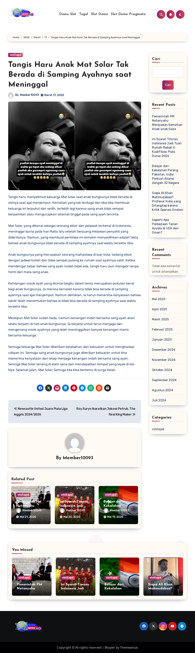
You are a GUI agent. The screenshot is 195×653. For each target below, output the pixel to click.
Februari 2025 (162, 329)
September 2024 (164, 380)
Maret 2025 (160, 319)
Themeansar (128, 647)
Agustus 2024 (162, 390)
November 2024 (163, 360)
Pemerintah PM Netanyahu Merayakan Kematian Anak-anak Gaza (167, 123)
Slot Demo (99, 14)
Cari (156, 59)
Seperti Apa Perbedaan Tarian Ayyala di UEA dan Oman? (165, 226)
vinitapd (15, 55)
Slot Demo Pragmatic (128, 14)
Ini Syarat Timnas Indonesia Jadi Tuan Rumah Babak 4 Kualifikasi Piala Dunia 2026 (167, 147)
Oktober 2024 (162, 370)
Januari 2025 (162, 339)
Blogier (110, 647)
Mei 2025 (158, 299)
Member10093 (29, 95)
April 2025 (159, 309)
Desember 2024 (163, 350)
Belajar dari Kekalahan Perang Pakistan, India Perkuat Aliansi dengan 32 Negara (165, 174)
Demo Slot (67, 14)
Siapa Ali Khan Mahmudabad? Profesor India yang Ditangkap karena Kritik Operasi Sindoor (167, 201)
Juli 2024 (159, 400)
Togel (83, 14)
